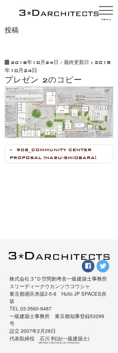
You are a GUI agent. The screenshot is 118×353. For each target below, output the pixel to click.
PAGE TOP (110, 316)
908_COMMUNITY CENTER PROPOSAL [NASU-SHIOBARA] (52, 153)
